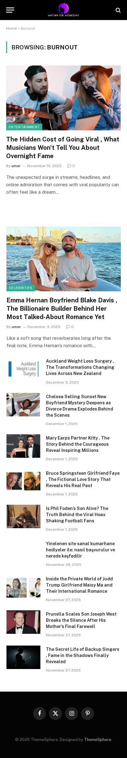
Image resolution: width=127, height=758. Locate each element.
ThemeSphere (97, 739)
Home (11, 28)
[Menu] (10, 10)
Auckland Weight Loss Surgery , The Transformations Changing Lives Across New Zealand (80, 367)
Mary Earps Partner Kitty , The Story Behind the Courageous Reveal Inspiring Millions (77, 444)
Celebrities (21, 288)
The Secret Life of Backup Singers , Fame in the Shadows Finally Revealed (82, 655)
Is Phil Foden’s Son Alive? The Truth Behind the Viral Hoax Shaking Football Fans (77, 514)
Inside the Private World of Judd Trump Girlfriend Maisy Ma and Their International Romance (79, 585)
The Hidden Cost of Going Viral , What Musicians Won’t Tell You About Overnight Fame (62, 148)
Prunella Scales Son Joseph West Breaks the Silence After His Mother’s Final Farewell (81, 620)
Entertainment (24, 127)
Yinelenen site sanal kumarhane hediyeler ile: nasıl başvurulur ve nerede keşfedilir (80, 549)
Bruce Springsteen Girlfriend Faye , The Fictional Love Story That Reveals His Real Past (83, 479)
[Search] (117, 10)
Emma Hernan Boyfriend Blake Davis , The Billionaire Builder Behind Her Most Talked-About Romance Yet (61, 309)
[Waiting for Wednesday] (64, 10)
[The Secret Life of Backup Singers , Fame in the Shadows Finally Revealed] (23, 657)
